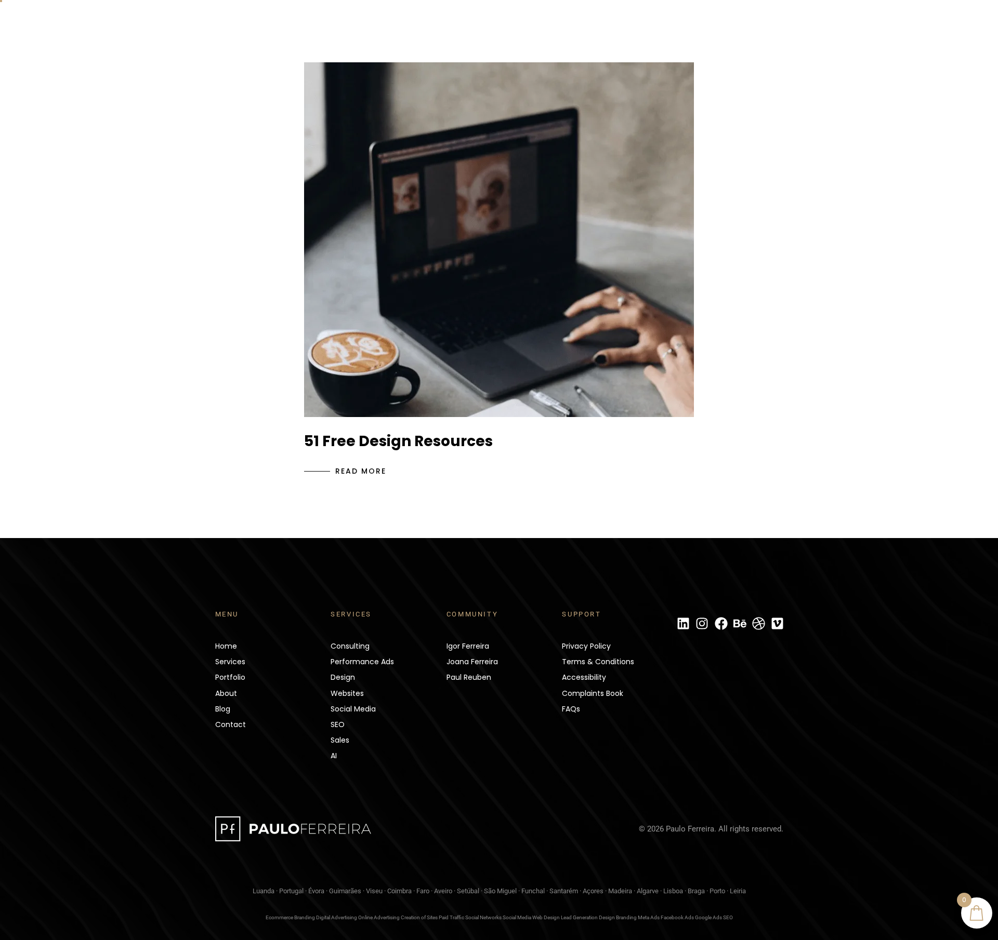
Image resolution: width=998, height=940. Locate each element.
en (902, 27)
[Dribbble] (759, 624)
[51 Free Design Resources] (499, 239)
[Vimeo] (778, 624)
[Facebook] (721, 624)
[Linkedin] (684, 624)
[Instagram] (702, 624)
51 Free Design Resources (398, 441)
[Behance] (740, 624)
